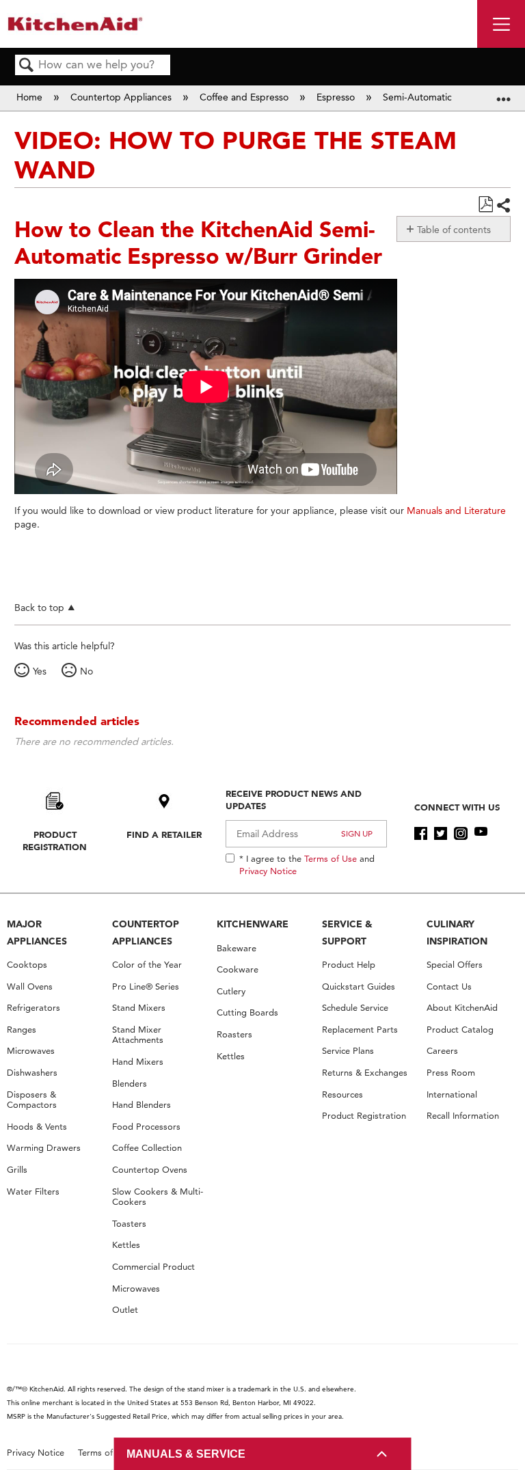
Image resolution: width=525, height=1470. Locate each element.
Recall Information (463, 1116)
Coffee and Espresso (245, 97)
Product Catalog (460, 1029)
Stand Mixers (138, 1008)
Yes (39, 671)
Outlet (125, 1310)
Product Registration (55, 840)
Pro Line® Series (145, 986)
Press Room (451, 1072)
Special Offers (455, 964)
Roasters (234, 1034)
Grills (17, 1170)
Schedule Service (355, 1008)
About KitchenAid (462, 1008)
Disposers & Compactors (32, 1100)
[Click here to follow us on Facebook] (420, 834)
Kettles (126, 1245)
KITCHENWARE (252, 924)
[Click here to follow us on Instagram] (460, 834)
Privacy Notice (268, 870)
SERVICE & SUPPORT (347, 932)
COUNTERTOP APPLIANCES (145, 932)
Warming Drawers (44, 1148)
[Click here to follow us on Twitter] (440, 834)
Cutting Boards (247, 1012)
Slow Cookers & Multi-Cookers (157, 1197)
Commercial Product (153, 1267)
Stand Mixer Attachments (137, 1035)
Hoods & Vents (37, 1126)
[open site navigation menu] (501, 24)
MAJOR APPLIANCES (37, 932)
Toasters (129, 1224)
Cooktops (27, 964)
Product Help (348, 964)
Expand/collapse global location (503, 94)
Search (26, 66)
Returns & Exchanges (364, 1072)
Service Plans (348, 1051)
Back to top (39, 607)
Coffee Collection (147, 1148)
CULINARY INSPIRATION (457, 932)
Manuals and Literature (456, 510)
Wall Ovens (30, 986)
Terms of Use (330, 858)
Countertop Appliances (122, 97)
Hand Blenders (141, 1105)
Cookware (237, 969)
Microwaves (31, 1051)
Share (503, 205)
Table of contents (454, 229)
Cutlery (231, 991)
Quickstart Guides (358, 986)
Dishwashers (32, 1072)
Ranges (21, 1029)
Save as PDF (485, 204)
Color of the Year (147, 964)
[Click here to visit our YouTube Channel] (480, 834)
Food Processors (146, 1126)
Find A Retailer (164, 834)
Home (30, 97)
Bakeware (236, 948)
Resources (342, 1094)
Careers (442, 1051)
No (86, 671)
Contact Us (449, 986)
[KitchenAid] (75, 23)
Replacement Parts (360, 1029)
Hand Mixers (137, 1062)
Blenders (129, 1083)
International (452, 1094)
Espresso (337, 97)
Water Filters (33, 1191)
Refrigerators (33, 1008)
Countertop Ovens (149, 1170)
